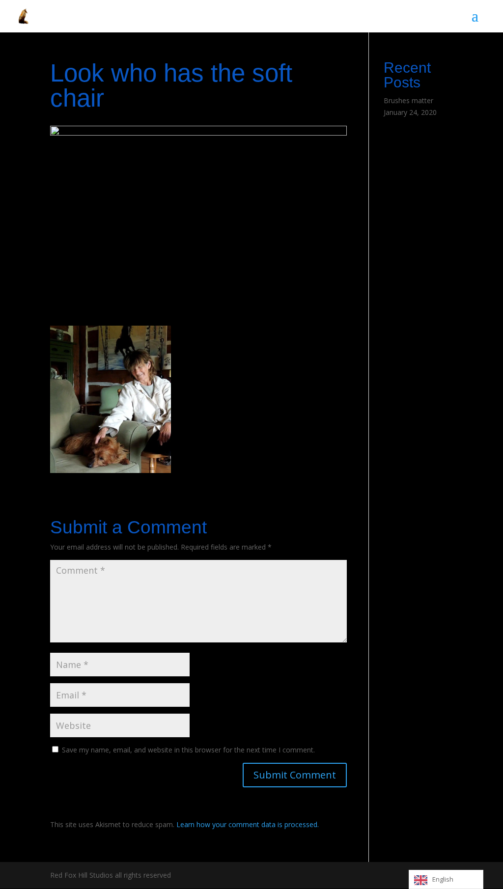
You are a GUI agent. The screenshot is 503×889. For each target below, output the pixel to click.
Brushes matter (408, 100)
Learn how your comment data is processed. (247, 824)
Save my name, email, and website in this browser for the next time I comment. (188, 749)
